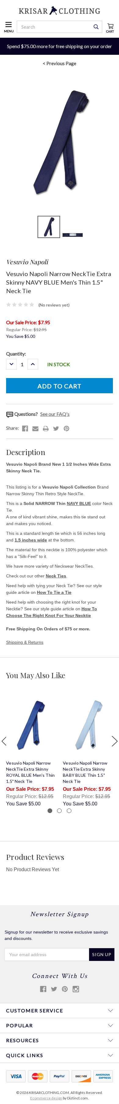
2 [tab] (59, 810)
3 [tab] (69, 810)
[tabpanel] (31, 750)
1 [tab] (50, 810)
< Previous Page (59, 63)
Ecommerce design (46, 1098)
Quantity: (16, 353)
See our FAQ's (55, 414)
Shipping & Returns (24, 642)
